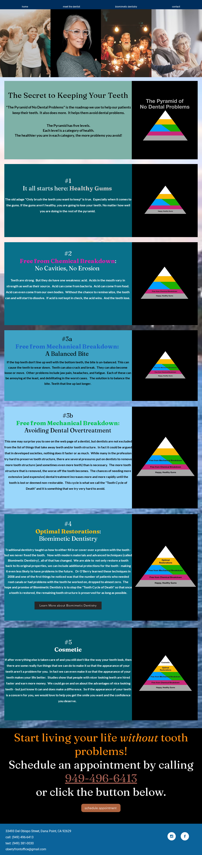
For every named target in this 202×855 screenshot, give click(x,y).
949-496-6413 (101, 778)
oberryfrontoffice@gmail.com (26, 849)
